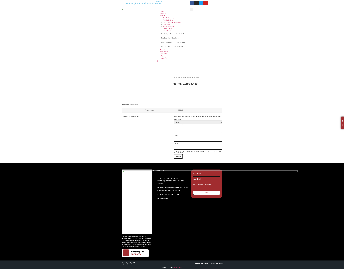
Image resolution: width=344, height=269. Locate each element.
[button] (191, 9)
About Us (162, 14)
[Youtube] (205, 3)
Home (161, 11)
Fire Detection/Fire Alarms (172, 22)
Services (162, 49)
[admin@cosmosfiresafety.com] (124, 3)
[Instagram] (196, 3)
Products (162, 16)
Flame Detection (168, 26)
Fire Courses (163, 51)
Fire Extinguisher (168, 18)
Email (176, 143)
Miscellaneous (168, 31)
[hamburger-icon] (157, 9)
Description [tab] (126, 104)
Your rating (178, 119)
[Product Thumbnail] (167, 79)
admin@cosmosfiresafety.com (143, 3)
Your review (178, 125)
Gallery (161, 56)
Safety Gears (167, 29)
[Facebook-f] (192, 3)
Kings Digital (177, 267)
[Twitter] (201, 3)
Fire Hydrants (167, 24)
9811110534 (136, 254)
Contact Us (163, 58)
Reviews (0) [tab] (134, 104)
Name (176, 135)
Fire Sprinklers (168, 20)
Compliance (163, 54)
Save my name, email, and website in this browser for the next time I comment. (198, 152)
